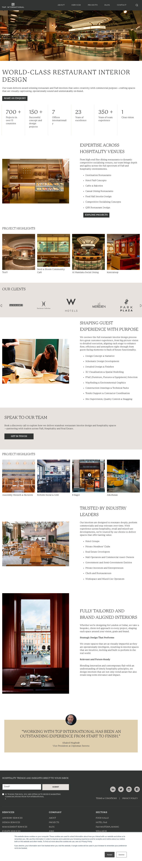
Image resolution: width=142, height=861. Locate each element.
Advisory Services (12, 818)
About (52, 818)
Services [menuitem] (76, 5)
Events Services (11, 831)
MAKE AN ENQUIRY (15, 98)
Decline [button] (121, 854)
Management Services (14, 827)
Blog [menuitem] (107, 5)
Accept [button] (109, 854)
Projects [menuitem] (93, 5)
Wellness (101, 831)
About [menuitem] (61, 5)
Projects (54, 822)
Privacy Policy (130, 798)
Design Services (11, 822)
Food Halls (102, 818)
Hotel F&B (101, 822)
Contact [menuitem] (121, 5)
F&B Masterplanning (107, 827)
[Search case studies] (137, 5)
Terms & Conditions (106, 798)
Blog (51, 827)
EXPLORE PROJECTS (96, 215)
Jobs (51, 831)
